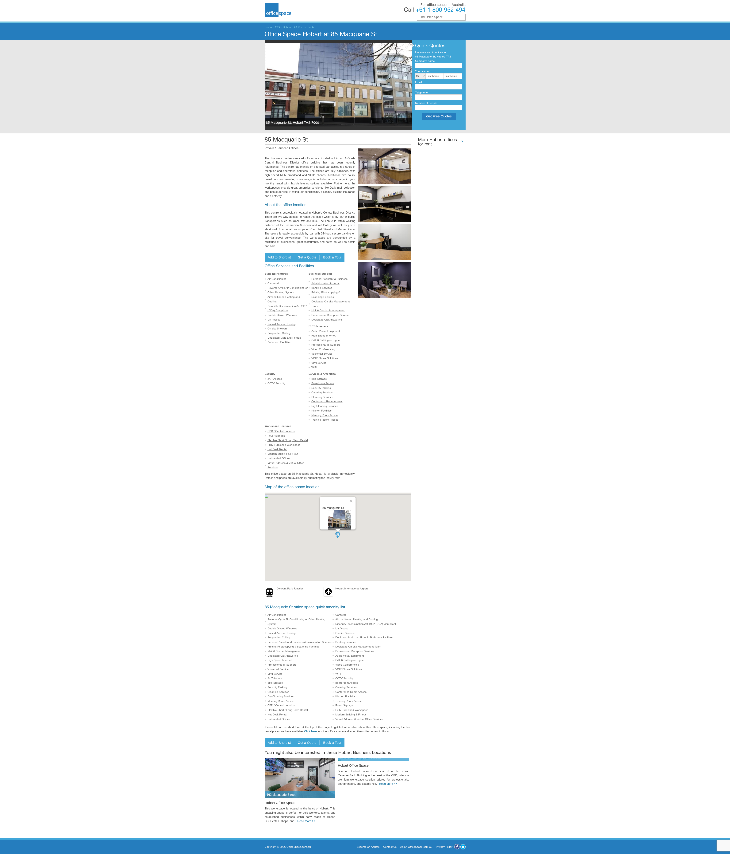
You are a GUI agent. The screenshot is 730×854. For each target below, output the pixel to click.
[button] (338, 535)
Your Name (422, 71)
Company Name (425, 61)
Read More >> (306, 821)
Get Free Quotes (439, 116)
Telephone (421, 92)
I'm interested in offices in (430, 52)
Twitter (463, 846)
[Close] (351, 501)
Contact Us (390, 846)
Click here (310, 731)
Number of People (426, 103)
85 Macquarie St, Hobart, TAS (433, 56)
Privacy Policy (444, 846)
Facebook (456, 846)
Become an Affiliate (368, 846)
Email (418, 82)
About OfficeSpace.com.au (416, 846)
